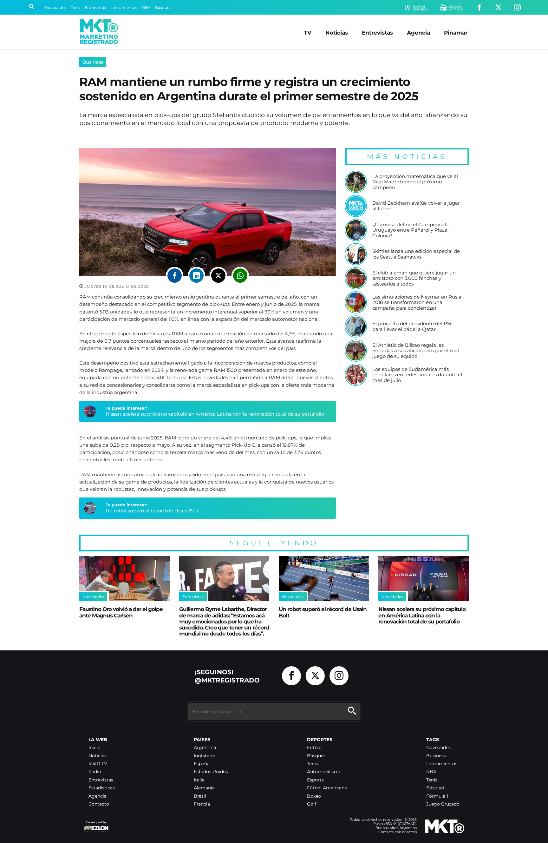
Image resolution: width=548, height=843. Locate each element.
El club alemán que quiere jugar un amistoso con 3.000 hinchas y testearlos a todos (414, 278)
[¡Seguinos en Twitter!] (498, 7)
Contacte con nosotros (397, 832)
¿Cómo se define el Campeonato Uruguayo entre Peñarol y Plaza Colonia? (410, 230)
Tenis (75, 7)
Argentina (205, 747)
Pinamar (455, 32)
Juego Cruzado (443, 804)
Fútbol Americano (327, 788)
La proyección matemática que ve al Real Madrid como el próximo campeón (415, 182)
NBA (146, 7)
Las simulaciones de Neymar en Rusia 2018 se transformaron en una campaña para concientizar (416, 302)
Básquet (163, 7)
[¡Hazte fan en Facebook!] (479, 7)
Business (92, 62)
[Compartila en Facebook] (174, 275)
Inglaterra (204, 756)
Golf (311, 804)
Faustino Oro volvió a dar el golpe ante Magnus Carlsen (121, 612)
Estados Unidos (211, 771)
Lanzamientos (123, 7)
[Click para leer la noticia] (355, 181)
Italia (199, 780)
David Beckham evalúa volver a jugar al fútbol (416, 205)
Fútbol (314, 747)
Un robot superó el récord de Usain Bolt (152, 511)
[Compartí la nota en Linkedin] (196, 275)
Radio (94, 771)
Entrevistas (95, 7)
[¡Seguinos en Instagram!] (517, 7)
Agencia (418, 32)
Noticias (336, 32)
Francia (202, 804)
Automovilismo (324, 771)
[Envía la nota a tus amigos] (240, 275)
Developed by (95, 825)
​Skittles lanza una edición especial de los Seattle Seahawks (416, 254)
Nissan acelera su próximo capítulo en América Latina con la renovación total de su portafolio (215, 414)
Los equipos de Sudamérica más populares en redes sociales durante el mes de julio (417, 374)
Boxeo (314, 796)
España (202, 763)
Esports (315, 780)
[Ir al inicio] (99, 31)
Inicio (94, 747)
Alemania (204, 788)
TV (307, 32)
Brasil (200, 796)
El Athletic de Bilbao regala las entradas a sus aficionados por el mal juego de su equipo (415, 350)
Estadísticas (101, 788)
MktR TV (97, 763)
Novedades (55, 7)
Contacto (98, 804)
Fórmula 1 (437, 796)
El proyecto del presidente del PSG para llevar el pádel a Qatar (413, 326)
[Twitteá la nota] (218, 275)
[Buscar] (32, 7)
